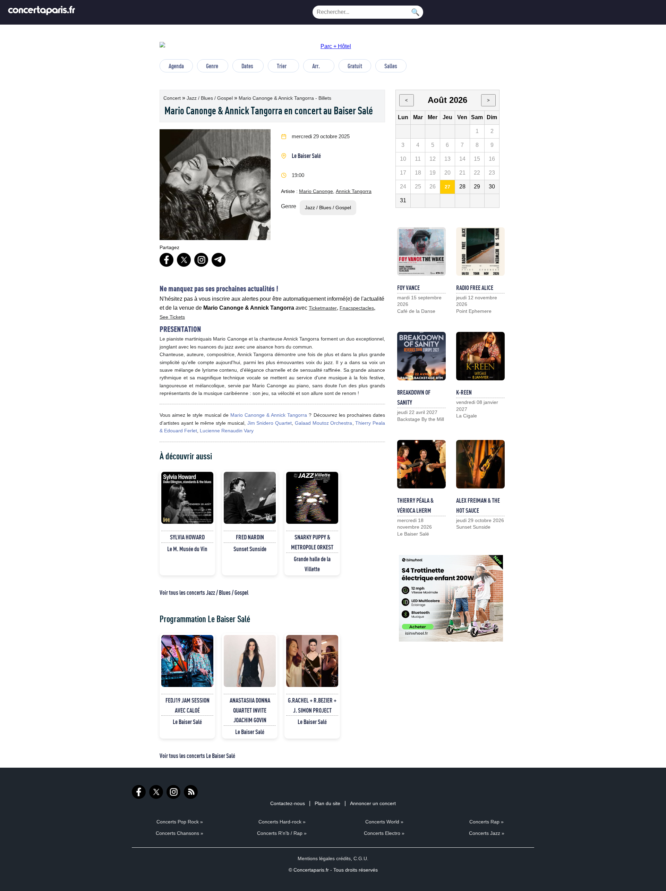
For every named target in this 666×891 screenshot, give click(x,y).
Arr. (316, 65)
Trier (282, 65)
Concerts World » (384, 821)
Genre (212, 65)
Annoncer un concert (373, 803)
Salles (390, 65)
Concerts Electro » (384, 833)
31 (403, 200)
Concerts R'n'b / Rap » (282, 833)
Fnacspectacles (357, 308)
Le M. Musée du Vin (187, 548)
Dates (247, 65)
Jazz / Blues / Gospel (210, 98)
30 (492, 186)
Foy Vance (408, 287)
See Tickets (172, 317)
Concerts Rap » (486, 821)
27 (447, 186)
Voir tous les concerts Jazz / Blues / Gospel (204, 592)
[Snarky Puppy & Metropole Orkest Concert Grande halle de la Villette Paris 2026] (312, 498)
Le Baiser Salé (306, 155)
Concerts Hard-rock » (282, 821)
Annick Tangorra (354, 191)
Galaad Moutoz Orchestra (323, 423)
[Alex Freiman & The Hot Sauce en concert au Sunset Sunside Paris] (480, 464)
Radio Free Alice (474, 287)
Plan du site (327, 803)
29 (477, 186)
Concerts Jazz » (486, 833)
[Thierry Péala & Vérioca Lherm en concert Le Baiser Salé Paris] (421, 464)
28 (462, 186)
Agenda (176, 65)
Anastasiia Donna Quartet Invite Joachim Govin (250, 710)
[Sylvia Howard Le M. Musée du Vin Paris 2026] (187, 498)
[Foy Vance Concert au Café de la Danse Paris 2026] (421, 251)
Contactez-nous (287, 803)
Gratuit (355, 65)
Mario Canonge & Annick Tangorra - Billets (285, 98)
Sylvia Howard (187, 536)
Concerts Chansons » (179, 833)
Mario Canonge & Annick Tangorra (268, 415)
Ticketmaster (323, 308)
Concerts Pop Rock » (179, 821)
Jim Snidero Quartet (269, 423)
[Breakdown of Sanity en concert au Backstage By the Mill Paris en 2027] (421, 356)
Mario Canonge (316, 191)
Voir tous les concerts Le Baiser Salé (197, 755)
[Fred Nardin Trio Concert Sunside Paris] (250, 498)
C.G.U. (360, 858)
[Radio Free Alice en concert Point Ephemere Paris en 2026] (480, 251)
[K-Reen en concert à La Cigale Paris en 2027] (480, 356)
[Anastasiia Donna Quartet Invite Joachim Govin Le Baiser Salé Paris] (250, 661)
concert (172, 98)
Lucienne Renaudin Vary (227, 430)
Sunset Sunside (249, 548)
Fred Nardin (250, 536)
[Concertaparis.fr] (41, 12)
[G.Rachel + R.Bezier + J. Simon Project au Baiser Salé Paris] (312, 661)
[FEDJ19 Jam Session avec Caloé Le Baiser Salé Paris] (187, 661)
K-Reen (464, 392)
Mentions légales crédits (324, 858)
